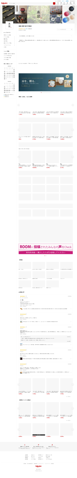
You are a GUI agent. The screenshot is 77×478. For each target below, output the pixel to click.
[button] (73, 1)
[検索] (54, 3)
